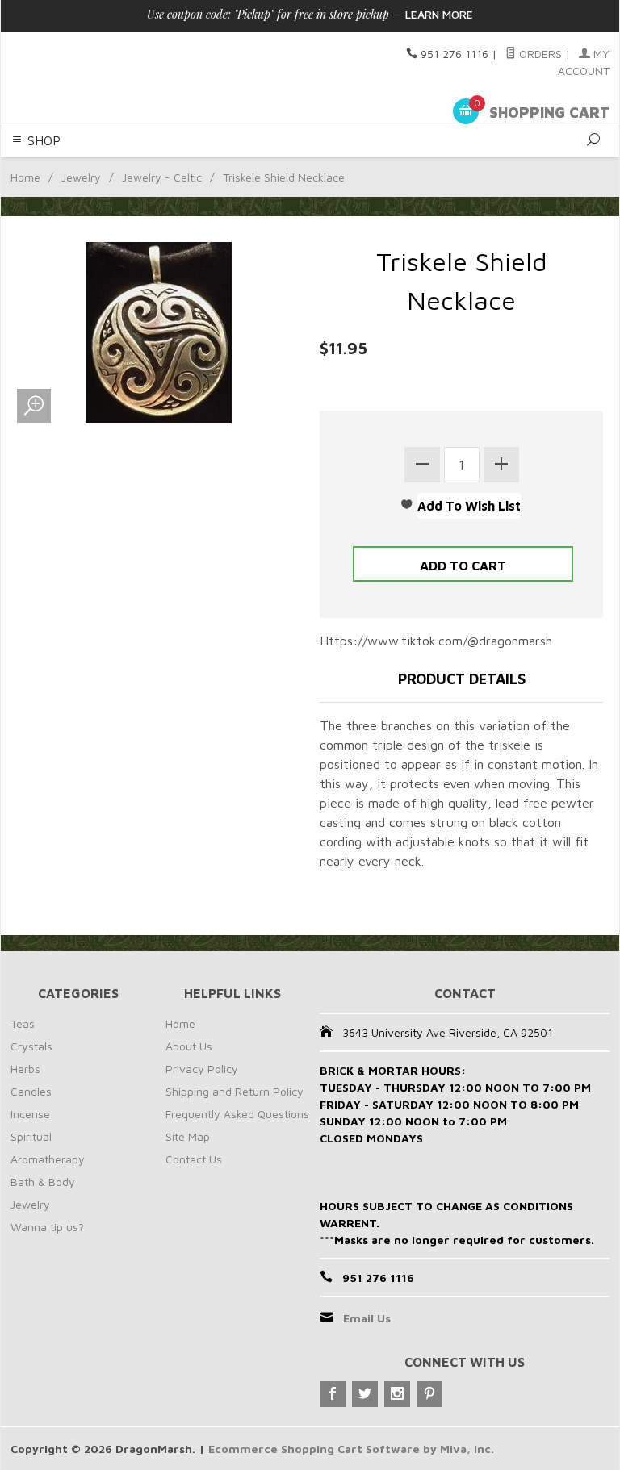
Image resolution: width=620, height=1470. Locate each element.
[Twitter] (365, 1394)
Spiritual (31, 1136)
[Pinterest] (429, 1394)
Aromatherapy (47, 1159)
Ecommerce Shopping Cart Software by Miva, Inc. (351, 1448)
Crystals (31, 1046)
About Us (188, 1046)
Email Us (367, 1318)
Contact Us (193, 1159)
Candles (31, 1091)
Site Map (187, 1136)
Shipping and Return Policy (234, 1091)
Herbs (25, 1068)
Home (25, 177)
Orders (539, 54)
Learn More (439, 14)
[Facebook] (333, 1394)
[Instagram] (397, 1394)
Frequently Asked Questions (237, 1114)
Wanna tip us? (47, 1227)
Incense (30, 1114)
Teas (22, 1023)
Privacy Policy (201, 1068)
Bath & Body (42, 1181)
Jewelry (81, 177)
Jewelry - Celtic (162, 177)
